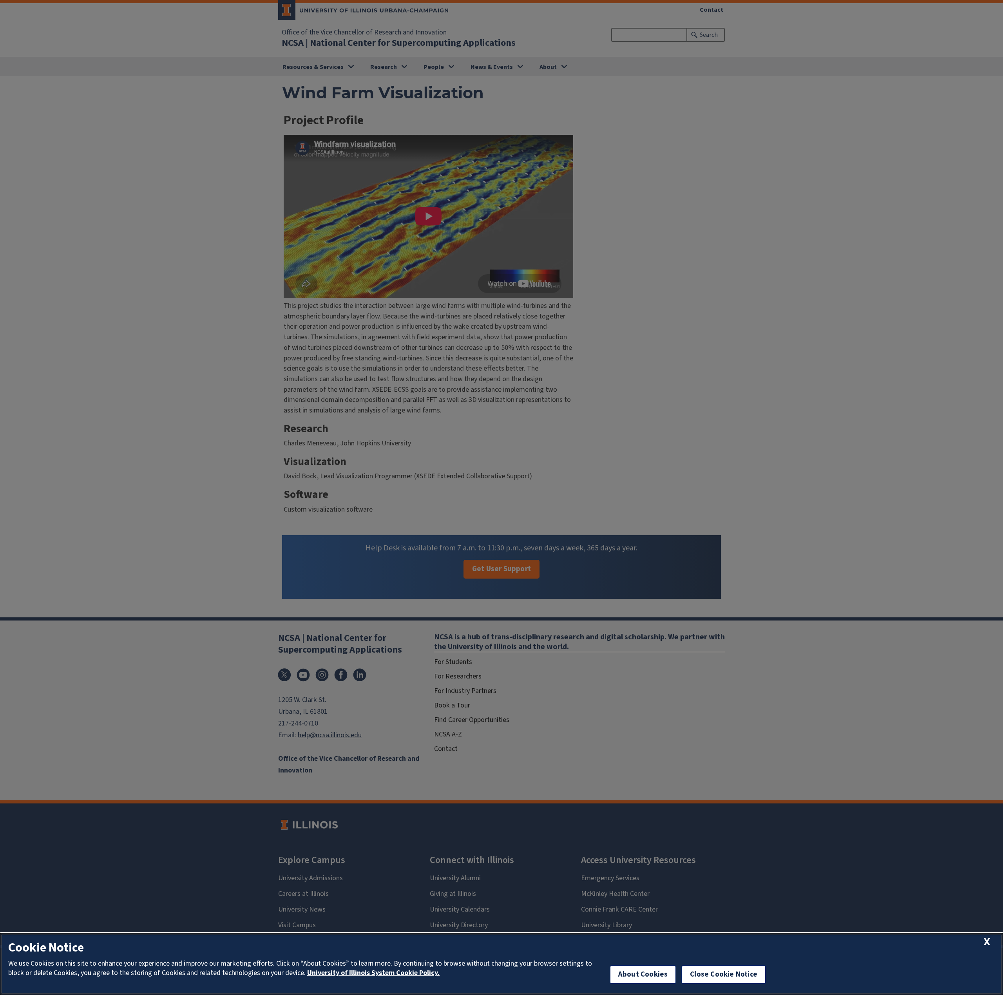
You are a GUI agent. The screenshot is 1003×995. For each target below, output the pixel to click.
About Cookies (643, 974)
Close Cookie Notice (723, 974)
